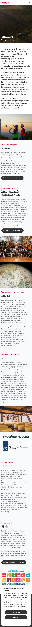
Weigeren (16, 617)
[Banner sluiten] (29, 586)
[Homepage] (5, 2)
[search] (24, 2)
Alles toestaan (16, 612)
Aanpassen (16, 622)
